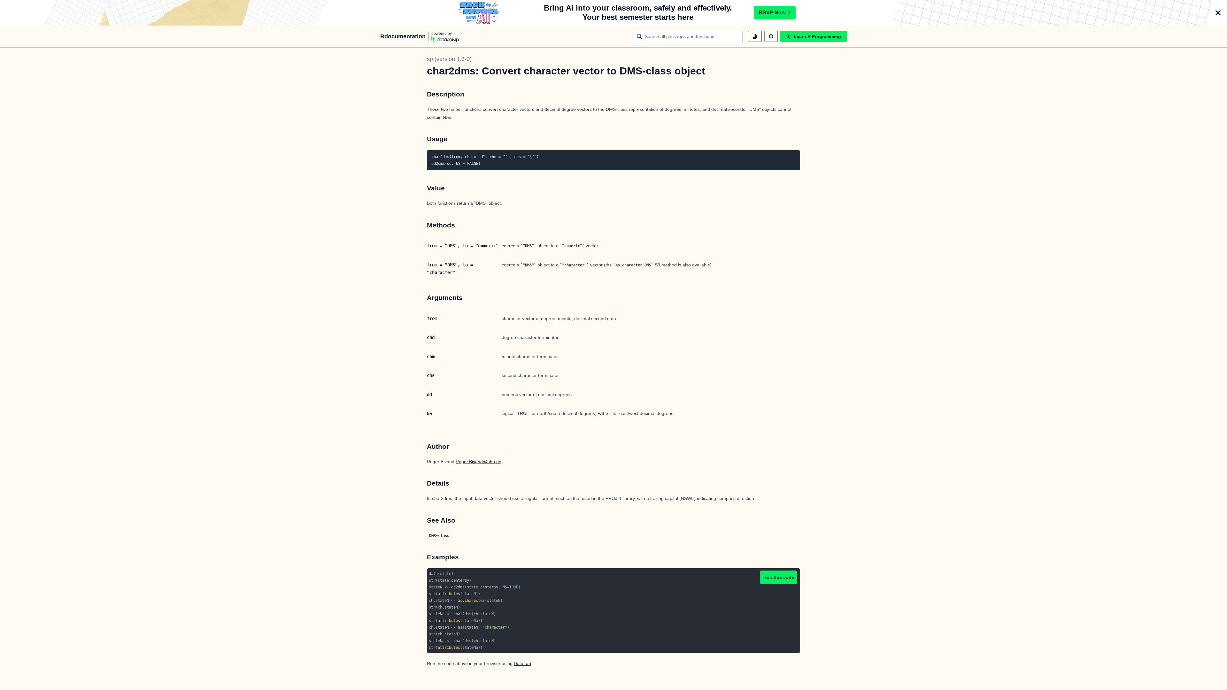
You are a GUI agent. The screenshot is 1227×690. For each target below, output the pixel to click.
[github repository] (771, 36)
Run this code (778, 577)
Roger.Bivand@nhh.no (478, 461)
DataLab (522, 663)
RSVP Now (772, 12)
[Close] (1218, 12)
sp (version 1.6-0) (449, 59)
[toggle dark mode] (755, 36)
